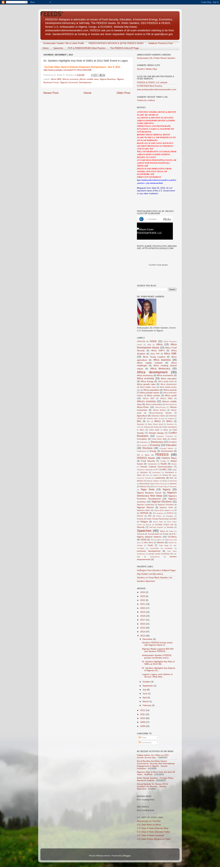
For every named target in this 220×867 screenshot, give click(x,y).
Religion (144, 522)
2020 (143, 608)
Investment (156, 472)
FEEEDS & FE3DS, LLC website (152, 82)
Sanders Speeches (146, 581)
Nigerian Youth (166, 507)
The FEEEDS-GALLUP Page (124, 48)
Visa (152, 540)
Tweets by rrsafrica (146, 100)
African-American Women (160, 413)
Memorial (173, 481)
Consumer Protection (164, 436)
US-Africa (172, 537)
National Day (145, 486)
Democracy (157, 442)
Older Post (123, 92)
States (162, 531)
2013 (143, 636)
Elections (148, 448)
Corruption (142, 439)
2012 (143, 710)
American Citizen (158, 416)
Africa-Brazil (169, 404)
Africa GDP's (157, 350)
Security (141, 527)
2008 (143, 726)
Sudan (171, 531)
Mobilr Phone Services (158, 484)
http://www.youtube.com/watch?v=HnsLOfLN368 (67, 70)
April (145, 697)
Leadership (159, 478)
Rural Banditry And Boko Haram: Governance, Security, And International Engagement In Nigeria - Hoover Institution (156, 765)
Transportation (154, 534)
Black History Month (155, 424)
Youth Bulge (164, 545)
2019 (143, 612)
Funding (163, 461)
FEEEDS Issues (146, 458)
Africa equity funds (166, 381)
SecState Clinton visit (164, 525)
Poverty (140, 519)
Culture (174, 439)
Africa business (162, 359)
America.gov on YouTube (149, 821)
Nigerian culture (143, 510)
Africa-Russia (160, 407)
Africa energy (147, 381)
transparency (155, 557)
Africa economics (165, 375)
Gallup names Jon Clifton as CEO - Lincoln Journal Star (153, 756)
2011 (142, 714)
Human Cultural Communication (156, 467)
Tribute (166, 534)
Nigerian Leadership (145, 505)
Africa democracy (160, 368)
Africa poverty (170, 390)
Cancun (147, 427)
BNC (139, 421)
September (148, 686)
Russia (148, 525)
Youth (150, 545)
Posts (143, 737)
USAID (143, 540)
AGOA (153, 341)
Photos (158, 516)
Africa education (169, 378)
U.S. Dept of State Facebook (150, 835)
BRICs (169, 421)
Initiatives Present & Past (160, 43)
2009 (143, 722)
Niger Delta (147, 489)
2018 (143, 616)
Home (46, 48)
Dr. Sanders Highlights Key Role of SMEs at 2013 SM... (158, 663)
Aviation (171, 418)
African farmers (159, 410)
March (146, 701)
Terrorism (141, 534)
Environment (167, 451)
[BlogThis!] (95, 75)
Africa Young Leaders (154, 357)
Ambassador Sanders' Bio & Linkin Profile (63, 43)
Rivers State (158, 522)
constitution (168, 548)
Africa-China (143, 407)
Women (160, 542)
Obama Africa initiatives (162, 510)
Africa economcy (145, 375)
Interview (144, 472)
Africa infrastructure (168, 384)
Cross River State (159, 439)
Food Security (148, 461)
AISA (149, 345)
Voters (159, 540)
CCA (138, 427)
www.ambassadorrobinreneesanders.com (156, 89)
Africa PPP (155, 354)
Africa (159, 344)
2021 (143, 604)
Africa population (151, 390)
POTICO (170, 513)
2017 (143, 620)
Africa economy (145, 378)
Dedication (143, 442)
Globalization (152, 464)
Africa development (152, 372)
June (145, 693)
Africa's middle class (89, 79)
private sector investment (159, 554)
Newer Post (50, 92)
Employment (141, 451)
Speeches (58, 48)
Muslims (173, 484)
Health (164, 464)
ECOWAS (173, 442)
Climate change (156, 433)
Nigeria (166, 489)
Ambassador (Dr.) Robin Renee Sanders (156, 58)
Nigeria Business (108, 79)
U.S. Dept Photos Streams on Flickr (153, 839)
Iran (147, 475)
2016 (143, 624)
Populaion (169, 516)
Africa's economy (70, 79)
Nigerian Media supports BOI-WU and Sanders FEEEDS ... (158, 650)
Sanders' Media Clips (147, 69)
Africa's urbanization (154, 404)
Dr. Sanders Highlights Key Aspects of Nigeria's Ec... (158, 669)
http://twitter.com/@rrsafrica (150, 574)
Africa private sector (149, 393)
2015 (143, 628)
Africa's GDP (148, 398)
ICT (157, 470)
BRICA (157, 421)
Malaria (140, 481)
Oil (175, 510)
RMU (174, 519)
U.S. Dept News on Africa (149, 825)
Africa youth (171, 395)
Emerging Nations (166, 448)
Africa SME (56, 79)
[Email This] (92, 75)
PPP (149, 516)
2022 (143, 600)
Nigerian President (165, 505)
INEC (164, 469)
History (174, 464)
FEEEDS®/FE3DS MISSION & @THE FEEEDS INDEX (116, 43)
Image (174, 470)
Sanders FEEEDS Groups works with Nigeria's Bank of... (157, 643)
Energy (153, 451)
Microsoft (143, 484)
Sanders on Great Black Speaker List (154, 577)
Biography (140, 424)
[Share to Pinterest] (103, 75)
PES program (158, 513)
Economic (143, 445)
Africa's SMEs (166, 398)
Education (171, 445)
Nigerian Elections (162, 501)
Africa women (153, 395)
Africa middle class (148, 387)
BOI (148, 421)
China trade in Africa (158, 430)
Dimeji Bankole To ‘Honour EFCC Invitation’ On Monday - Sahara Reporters (152, 786)
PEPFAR (144, 513)
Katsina (155, 475)
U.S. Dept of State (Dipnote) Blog (152, 828)
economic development (148, 551)
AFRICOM (141, 341)
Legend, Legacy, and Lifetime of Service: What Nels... (157, 675)
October (147, 682)
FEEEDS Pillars (169, 458)
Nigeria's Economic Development (75, 82)
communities (154, 548)
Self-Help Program (156, 527)
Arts (162, 418)
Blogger (127, 856)
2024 (143, 592)
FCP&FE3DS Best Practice (149, 86)
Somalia (170, 527)
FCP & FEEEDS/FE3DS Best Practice (87, 48)
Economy (155, 445)
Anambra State (152, 418)
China (156, 427)
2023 (143, 596)
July (145, 690)
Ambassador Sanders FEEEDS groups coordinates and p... (156, 656)
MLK (171, 478)
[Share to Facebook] (101, 75)
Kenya (165, 475)
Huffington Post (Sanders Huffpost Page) (156, 570)
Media (164, 481)
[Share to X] (98, 75)
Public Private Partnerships (158, 519)
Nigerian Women (145, 507)
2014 (143, 632)
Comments (146, 742)
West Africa (148, 543)
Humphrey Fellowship (145, 470)
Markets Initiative (153, 481)
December (148, 639)
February (147, 705)
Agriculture (142, 416)
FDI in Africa (143, 455)
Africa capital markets (149, 363)
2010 (143, 718)
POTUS (140, 516)
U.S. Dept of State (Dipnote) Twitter (153, 832)
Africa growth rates (146, 384)
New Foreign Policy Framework (165, 486)
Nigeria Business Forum (149, 493)
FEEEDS (162, 454)
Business (170, 424)
